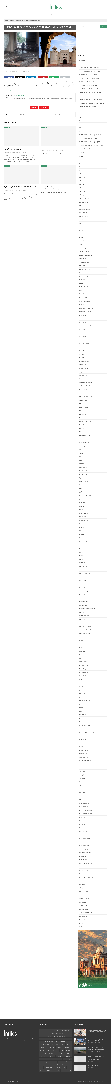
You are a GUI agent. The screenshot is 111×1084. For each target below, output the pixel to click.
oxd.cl (81, 686)
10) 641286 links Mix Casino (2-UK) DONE (90, 92)
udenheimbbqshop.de (85, 863)
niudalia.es (82, 651)
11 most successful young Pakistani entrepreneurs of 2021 (97, 1039)
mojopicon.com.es (84, 633)
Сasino (81, 926)
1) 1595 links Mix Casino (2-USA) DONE (90, 78)
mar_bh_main (83, 569)
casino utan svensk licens (86, 325)
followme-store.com (85, 421)
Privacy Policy (88, 1081)
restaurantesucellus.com (86, 736)
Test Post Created (46, 148)
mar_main (82, 598)
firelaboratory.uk (84, 417)
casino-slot (82, 340)
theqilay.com (83, 831)
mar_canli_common (84, 573)
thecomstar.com (84, 803)
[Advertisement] (92, 40)
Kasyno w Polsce (84, 516)
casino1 (81, 347)
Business (53, 14)
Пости (81, 923)
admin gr (81, 188)
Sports (64, 14)
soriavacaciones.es (84, 767)
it (79, 485)
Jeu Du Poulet (83, 502)
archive (81, 230)
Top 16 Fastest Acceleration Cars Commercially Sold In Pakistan (97, 1048)
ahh (80, 205)
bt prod (81, 294)
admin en (82, 177)
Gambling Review (84, 442)
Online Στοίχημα (84, 675)
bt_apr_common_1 (84, 301)
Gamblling (82, 446)
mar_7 (81, 552)
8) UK (80, 166)
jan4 (80, 499)
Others (7, 127)
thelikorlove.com (84, 820)
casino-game (83, 329)
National (41, 14)
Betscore (81, 283)
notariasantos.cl (83, 661)
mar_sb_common (84, 615)
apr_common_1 (83, 212)
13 (80, 117)
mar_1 (81, 545)
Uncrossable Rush (84, 873)
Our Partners (83, 682)
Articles (81, 237)
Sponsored (82, 778)
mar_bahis (82, 562)
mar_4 (81, 548)
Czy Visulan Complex (85, 386)
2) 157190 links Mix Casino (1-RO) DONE (90, 142)
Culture (81, 378)
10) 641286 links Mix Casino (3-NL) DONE (90, 96)
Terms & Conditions (99, 1081)
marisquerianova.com (85, 626)
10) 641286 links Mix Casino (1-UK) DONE (90, 89)
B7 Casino (82, 265)
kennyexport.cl (83, 520)
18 (80, 127)
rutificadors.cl (83, 739)
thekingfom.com (84, 817)
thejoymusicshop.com (85, 813)
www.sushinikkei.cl (84, 909)
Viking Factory (83, 888)
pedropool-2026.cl (84, 700)
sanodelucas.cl (83, 750)
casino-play (82, 336)
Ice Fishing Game (84, 474)
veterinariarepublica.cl (85, 880)
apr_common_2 (83, 216)
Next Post (57, 114)
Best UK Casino (83, 279)
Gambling (82, 439)
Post (80, 711)
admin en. (82, 180)
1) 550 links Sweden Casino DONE (88, 85)
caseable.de (82, 315)
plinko (81, 707)
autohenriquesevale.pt (85, 248)
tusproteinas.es (83, 859)
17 (80, 124)
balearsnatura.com (84, 269)
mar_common (83, 584)
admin (81, 173)
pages (81, 690)
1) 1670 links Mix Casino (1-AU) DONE (89, 81)
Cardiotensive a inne (85, 311)
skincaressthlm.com (85, 760)
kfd (80, 523)
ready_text (82, 728)
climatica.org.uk (83, 368)
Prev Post (21, 114)
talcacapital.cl (83, 792)
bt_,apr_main (83, 297)
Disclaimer (79, 1081)
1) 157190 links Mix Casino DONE (88, 74)
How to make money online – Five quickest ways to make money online (97, 1031)
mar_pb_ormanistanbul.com (87, 608)
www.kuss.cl (82, 902)
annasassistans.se (84, 209)
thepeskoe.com (83, 827)
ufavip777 (82, 866)
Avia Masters (83, 258)
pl (79, 704)
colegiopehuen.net (84, 375)
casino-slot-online (84, 343)
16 (80, 120)
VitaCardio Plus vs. (84, 891)
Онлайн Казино (83, 919)
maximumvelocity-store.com (87, 629)
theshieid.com (83, 835)
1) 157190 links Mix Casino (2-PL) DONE (90, 71)
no (80, 658)
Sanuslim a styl (83, 753)
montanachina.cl (84, 637)
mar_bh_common (84, 566)
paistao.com (82, 693)
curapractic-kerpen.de (85, 382)
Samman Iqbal (26, 71)
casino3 (81, 354)
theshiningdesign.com (85, 838)
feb (80, 410)
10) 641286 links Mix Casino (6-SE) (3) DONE (91, 106)
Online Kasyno (83, 668)
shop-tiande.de (83, 757)
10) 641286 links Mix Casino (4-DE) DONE (90, 99)
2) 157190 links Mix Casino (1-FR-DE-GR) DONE (92, 134)
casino (81, 318)
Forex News (82, 424)
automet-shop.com (84, 251)
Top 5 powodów (83, 849)
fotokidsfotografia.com (85, 431)
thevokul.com (83, 842)
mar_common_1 (83, 587)
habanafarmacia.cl (84, 467)
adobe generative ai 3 (85, 198)
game (80, 449)
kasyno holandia (84, 513)
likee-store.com (83, 538)
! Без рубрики (83, 60)
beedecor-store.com (85, 272)
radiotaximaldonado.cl (85, 725)
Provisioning (82, 714)
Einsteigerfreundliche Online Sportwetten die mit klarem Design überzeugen (19, 148)
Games (81, 453)
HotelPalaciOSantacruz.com (87, 470)
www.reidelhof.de (84, 905)
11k (80, 113)
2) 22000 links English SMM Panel (88, 149)
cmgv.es (81, 371)
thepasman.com (84, 824)
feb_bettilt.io (82, 414)
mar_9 (81, 559)
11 (80, 110)
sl (79, 764)
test (80, 799)
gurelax (81, 463)
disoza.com (82, 393)
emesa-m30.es (83, 400)
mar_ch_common (84, 576)
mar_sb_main (83, 619)
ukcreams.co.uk (83, 870)
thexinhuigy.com (84, 845)
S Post (81, 746)
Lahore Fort (44, 107)
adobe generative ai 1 (85, 195)
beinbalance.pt (83, 276)
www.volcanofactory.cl (85, 912)
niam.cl (81, 647)
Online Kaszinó (83, 672)
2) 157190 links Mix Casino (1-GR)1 (88, 138)
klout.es (81, 527)
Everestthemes (26, 1081)
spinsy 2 (81, 774)
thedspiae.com (83, 806)
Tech (59, 14)
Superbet (82, 785)
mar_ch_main (83, 580)
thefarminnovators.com (86, 810)
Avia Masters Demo (84, 262)
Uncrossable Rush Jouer (86, 877)
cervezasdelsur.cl (84, 361)
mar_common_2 (83, 591)
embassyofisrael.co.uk (85, 396)
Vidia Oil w (82, 884)
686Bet (81, 156)
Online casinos (83, 665)
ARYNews (10, 91)
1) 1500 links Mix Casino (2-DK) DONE (89, 67)
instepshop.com (83, 481)
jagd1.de (81, 492)
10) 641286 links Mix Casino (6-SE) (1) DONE (91, 103)
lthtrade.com (83, 541)
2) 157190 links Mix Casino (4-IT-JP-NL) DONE (91, 145)
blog (80, 290)
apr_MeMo (82, 219)
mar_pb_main (83, 605)
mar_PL (81, 612)
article (81, 233)
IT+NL (80, 488)
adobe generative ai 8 (85, 202)
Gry (80, 456)
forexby (81, 428)
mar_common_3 (83, 594)
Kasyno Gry (82, 509)
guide (80, 460)
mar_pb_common (84, 601)
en (80, 403)
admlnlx (24, 152)
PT (80, 718)
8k (80, 170)
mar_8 (81, 555)
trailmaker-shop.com (85, 852)
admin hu (82, 191)
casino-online (83, 332)
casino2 (81, 350)
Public (81, 721)
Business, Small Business (86, 308)
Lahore (34, 107)
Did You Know (83, 389)
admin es (81, 184)
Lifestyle (81, 534)
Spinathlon (82, 771)
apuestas (81, 226)
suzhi (80, 789)
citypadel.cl (82, 364)
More (69, 14)
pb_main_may (83, 697)
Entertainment (83, 407)
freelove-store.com (84, 435)
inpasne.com (83, 477)
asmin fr (81, 241)
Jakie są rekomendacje (85, 495)
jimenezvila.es (83, 506)
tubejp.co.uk (82, 856)
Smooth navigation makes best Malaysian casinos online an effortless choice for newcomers (20, 187)
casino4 (81, 357)
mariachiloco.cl (83, 622)
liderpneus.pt (83, 530)
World (47, 14)
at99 (80, 244)
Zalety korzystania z (84, 916)
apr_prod (82, 223)
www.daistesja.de (84, 898)
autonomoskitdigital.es (85, 255)
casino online (83, 322)
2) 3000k (81, 152)
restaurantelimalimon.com (87, 732)
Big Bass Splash (83, 287)
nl (79, 654)
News (80, 644)
